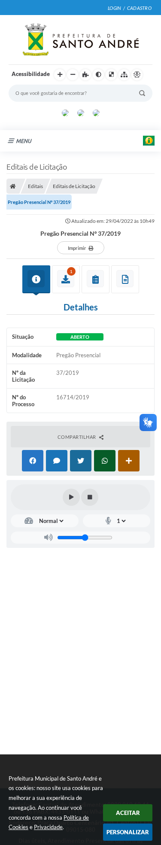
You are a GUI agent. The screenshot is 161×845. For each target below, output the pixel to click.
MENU (23, 141)
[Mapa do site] (124, 74)
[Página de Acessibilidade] (137, 74)
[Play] (71, 497)
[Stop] (89, 497)
